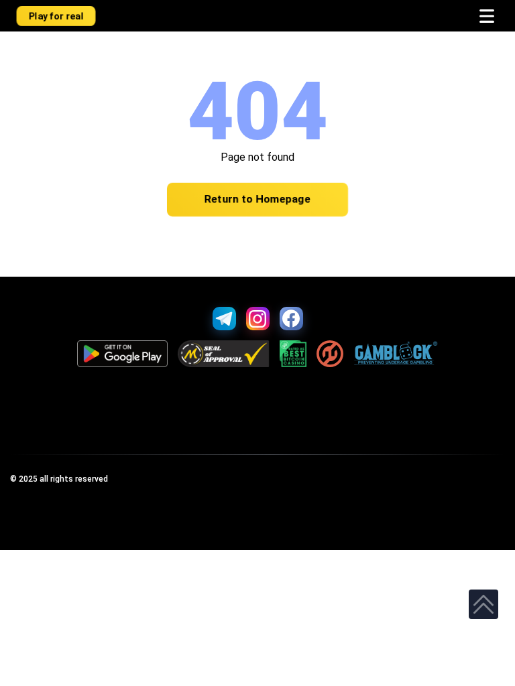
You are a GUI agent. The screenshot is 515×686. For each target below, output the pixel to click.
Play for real (56, 15)
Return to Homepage (257, 199)
